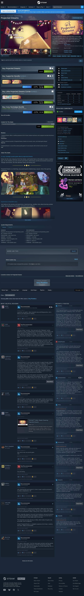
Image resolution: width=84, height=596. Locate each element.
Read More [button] (50, 381)
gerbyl (6, 306)
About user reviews (70, 275)
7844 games (7, 414)
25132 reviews (8, 359)
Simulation (69, 128)
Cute (78, 56)
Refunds (61, 591)
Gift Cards (36, 591)
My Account (76, 588)
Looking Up (14, 108)
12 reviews (7, 485)
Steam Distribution (38, 588)
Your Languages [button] (9, 295)
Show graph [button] (78, 290)
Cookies (61, 588)
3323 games (7, 467)
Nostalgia (59, 56)
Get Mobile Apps (77, 583)
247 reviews (7, 448)
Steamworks (37, 586)
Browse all (50, 121)
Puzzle (54, 56)
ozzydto (7, 393)
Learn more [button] (78, 111)
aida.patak (7, 502)
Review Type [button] (5, 290)
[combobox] (67, 7)
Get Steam (75, 580)
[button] (3, 7)
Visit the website (62, 136)
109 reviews (7, 394)
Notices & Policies (63, 586)
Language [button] (24, 290)
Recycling (50, 588)
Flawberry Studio (68, 50)
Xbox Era (3, 142)
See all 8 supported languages (64, 104)
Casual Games (10, 15)
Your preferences (79, 275)
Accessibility (62, 583)
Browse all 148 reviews (27, 560)
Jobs (49, 583)
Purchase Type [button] (15, 290)
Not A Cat (7, 537)
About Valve (51, 580)
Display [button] (49, 290)
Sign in (2, 60)
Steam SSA (36, 583)
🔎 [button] (58, 191)
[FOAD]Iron (8, 465)
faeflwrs (7, 483)
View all (76, 259)
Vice (2, 147)
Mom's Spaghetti (9, 446)
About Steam (37, 580)
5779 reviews (7, 415)
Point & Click (73, 56)
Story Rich (64, 56)
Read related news (62, 148)
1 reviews (7, 307)
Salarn (6, 412)
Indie (66, 128)
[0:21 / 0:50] (26, 34)
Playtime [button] (42, 290)
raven (6, 324)
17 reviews (7, 539)
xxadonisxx (8, 356)
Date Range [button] (34, 290)
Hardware (50, 586)
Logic (69, 56)
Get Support (76, 586)
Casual (62, 128)
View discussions (62, 150)
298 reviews (7, 325)
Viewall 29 (79, 120)
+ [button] (80, 56)
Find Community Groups (63, 152)
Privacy (60, 580)
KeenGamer (4, 138)
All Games (3, 15)
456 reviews (7, 468)
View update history (62, 145)
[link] (38, 87)
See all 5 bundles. (5, 115)
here (32, 264)
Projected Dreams (22, 108)
